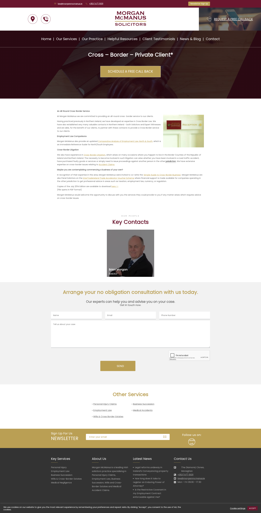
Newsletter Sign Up (199, 3)
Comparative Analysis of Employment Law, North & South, (125, 141)
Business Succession (143, 404)
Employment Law (102, 410)
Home (46, 39)
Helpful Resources (123, 39)
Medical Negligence (61, 482)
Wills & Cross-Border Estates (66, 478)
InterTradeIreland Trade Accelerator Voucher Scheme (108, 178)
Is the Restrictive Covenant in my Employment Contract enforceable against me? (149, 493)
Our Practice (92, 39)
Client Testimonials (158, 39)
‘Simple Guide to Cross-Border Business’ (162, 174)
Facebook (192, 442)
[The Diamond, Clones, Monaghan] (33, 19)
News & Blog (190, 39)
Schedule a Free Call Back (130, 71)
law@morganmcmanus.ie (70, 3)
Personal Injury (59, 467)
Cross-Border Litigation (94, 155)
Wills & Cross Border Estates (108, 416)
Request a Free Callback (233, 19)
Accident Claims (106, 164)
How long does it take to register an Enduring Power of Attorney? (148, 482)
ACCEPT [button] (252, 508)
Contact (213, 39)
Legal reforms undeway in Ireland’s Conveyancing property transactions (150, 471)
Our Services (66, 39)
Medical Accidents (143, 410)
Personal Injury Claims (105, 404)
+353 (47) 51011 (96, 3)
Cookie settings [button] (237, 508)
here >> (114, 186)
